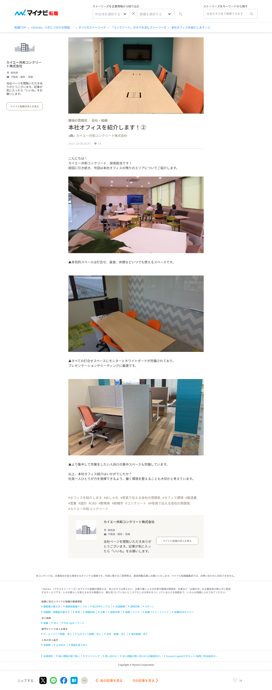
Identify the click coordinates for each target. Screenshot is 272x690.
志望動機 (120, 606)
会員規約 (48, 656)
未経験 (47, 645)
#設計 (82, 503)
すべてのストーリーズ (92, 27)
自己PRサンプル (101, 606)
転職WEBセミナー (184, 612)
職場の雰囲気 (77, 120)
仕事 (102, 612)
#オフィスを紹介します (85, 497)
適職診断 (90, 612)
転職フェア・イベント (157, 612)
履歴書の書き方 (51, 606)
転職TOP (20, 27)
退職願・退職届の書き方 (56, 612)
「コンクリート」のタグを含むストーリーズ (138, 27)
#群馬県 (104, 503)
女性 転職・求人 (116, 634)
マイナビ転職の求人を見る (24, 106)
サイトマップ (92, 656)
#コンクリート (135, 503)
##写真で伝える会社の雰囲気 (169, 503)
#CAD (93, 503)
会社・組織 (100, 120)
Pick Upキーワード (74, 623)
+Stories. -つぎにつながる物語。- (52, 27)
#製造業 (191, 497)
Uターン (149, 606)
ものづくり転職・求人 (89, 634)
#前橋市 (117, 503)
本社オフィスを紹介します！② (190, 27)
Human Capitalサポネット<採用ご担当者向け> (191, 656)
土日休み (61, 645)
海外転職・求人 (139, 634)
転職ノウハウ (132, 612)
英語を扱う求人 (79, 645)
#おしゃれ (111, 497)
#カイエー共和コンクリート (88, 508)
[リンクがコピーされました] (84, 680)
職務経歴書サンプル (76, 606)
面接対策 (115, 612)
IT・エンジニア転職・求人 (57, 634)
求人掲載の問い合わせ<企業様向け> (141, 656)
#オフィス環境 (172, 497)
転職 (45, 623)
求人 (56, 623)
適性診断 (135, 606)
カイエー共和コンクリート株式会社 (23, 64)
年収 (77, 612)
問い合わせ (111, 656)
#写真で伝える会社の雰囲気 (140, 497)
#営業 (72, 503)
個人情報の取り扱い (69, 656)
